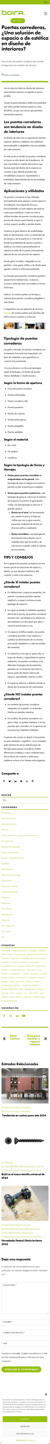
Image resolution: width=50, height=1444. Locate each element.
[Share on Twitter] (9, 781)
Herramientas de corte (10, 875)
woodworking (38, 996)
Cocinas (5, 829)
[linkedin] (17, 1015)
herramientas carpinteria (10, 985)
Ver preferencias (25, 1433)
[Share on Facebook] (4, 781)
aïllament (33, 950)
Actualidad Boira (8, 818)
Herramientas (7, 869)
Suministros (6, 931)
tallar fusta (27, 996)
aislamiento (5, 950)
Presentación (6, 914)
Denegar (25, 1426)
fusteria (41, 977)
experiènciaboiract (17, 969)
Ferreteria (5, 863)
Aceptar (25, 1419)
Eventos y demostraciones (12, 857)
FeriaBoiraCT (15, 973)
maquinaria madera (30, 985)
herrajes (7, 312)
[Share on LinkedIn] (15, 781)
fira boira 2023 (7, 977)
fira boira (43, 973)
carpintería (5, 962)
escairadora (34, 962)
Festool (26, 973)
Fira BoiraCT (21, 977)
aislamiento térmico (19, 950)
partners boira (30, 989)
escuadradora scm (8, 966)
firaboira (34, 973)
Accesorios (6, 812)
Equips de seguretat (9, 852)
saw (12, 993)
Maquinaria (6, 880)
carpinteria (15, 958)
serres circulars (15, 996)
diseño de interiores (19, 962)
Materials (5, 897)
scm (25, 993)
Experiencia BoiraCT (26, 966)
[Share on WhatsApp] (26, 781)
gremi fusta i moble (23, 981)
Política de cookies (21, 1440)
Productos (5, 920)
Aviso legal (31, 1440)
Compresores (7, 841)
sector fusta (33, 993)
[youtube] (23, 1015)
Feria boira (31, 969)
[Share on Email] (21, 781)
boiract (6, 958)
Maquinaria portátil (9, 891)
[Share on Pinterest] (32, 781)
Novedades (6, 908)
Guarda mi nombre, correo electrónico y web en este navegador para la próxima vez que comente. (24, 1357)
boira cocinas (20, 954)
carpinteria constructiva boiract (33, 958)
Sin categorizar (8, 925)
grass (12, 981)
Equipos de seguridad (10, 846)
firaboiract (32, 977)
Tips (3, 937)
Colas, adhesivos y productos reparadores (19, 835)
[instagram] (10, 1015)
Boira (10, 954)
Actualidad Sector (9, 824)
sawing (18, 993)
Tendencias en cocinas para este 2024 (23, 1115)
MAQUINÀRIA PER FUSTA (12, 989)
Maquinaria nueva (9, 886)
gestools (4, 981)
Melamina (5, 903)
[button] (46, 1394)
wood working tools (9, 1000)
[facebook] (4, 1015)
